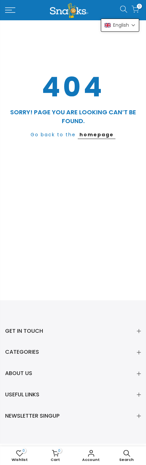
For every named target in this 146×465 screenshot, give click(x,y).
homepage (96, 134)
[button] (120, 25)
